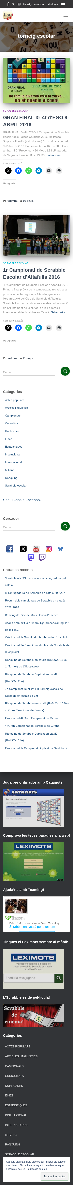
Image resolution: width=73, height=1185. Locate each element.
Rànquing (11, 477)
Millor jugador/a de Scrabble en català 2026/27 (35, 592)
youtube (63, 4)
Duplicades (12, 431)
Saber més (53, 155)
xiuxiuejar (53, 4)
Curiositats (12, 423)
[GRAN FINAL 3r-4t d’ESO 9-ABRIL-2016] (36, 80)
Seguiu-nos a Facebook (22, 500)
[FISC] (9, 15)
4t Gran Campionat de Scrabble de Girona (32, 725)
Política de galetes (37, 1169)
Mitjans (9, 470)
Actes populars (14, 400)
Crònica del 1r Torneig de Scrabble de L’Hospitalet (37, 637)
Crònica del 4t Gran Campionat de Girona (32, 718)
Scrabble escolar (16, 110)
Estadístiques (13, 446)
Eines (8, 439)
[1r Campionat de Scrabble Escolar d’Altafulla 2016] (36, 235)
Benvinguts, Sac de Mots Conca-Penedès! (32, 615)
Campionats (12, 415)
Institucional (12, 454)
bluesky (27, 4)
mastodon (39, 4)
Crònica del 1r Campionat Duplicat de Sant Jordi (36, 748)
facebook (8, 4)
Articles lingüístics (16, 407)
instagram (19, 4)
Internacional (13, 462)
